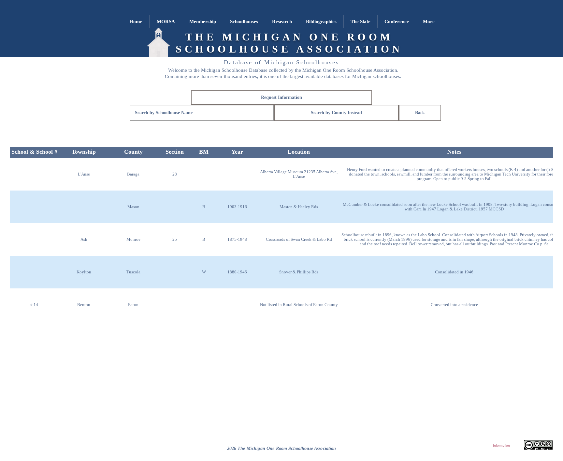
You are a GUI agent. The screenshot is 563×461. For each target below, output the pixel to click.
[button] (244, 21)
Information (501, 445)
